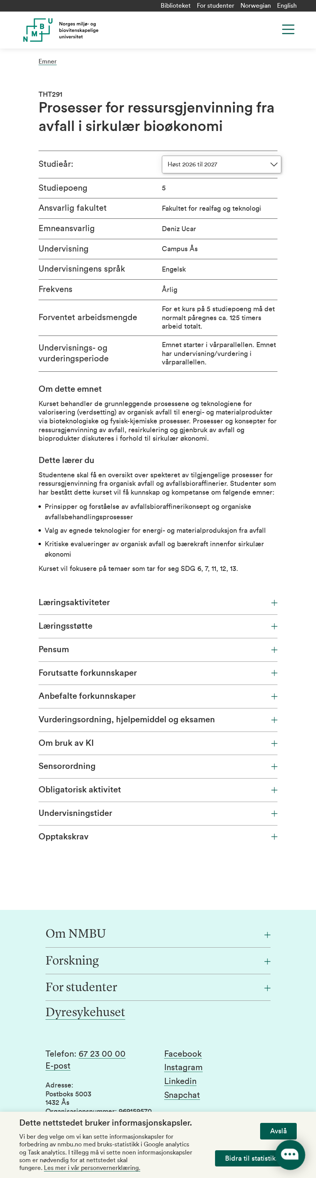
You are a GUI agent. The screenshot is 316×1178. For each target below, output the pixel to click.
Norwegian (255, 6)
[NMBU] (93, 30)
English (287, 6)
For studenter (215, 6)
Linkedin (180, 1081)
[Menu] (288, 29)
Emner (48, 62)
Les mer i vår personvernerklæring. (92, 1168)
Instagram (183, 1067)
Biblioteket (176, 6)
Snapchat (182, 1095)
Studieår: (56, 164)
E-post (58, 1066)
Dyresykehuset (85, 1013)
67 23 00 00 (102, 1054)
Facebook (183, 1054)
